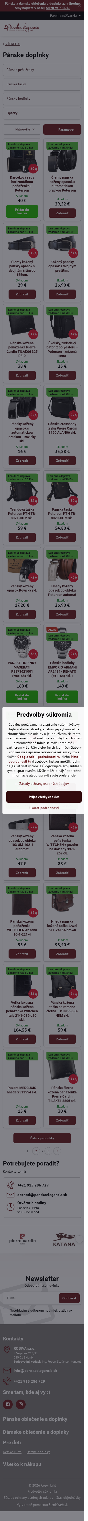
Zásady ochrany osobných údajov (44, 783)
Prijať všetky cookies (44, 797)
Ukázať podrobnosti (44, 808)
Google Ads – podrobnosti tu (39, 757)
